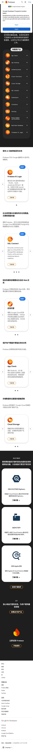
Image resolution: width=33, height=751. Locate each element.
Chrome (3, 728)
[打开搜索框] (22, 2)
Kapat (16, 25)
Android (3, 725)
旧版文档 (3, 714)
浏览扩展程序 (16, 587)
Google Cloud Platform (7, 733)
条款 (2, 743)
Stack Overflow (5, 703)
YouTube (3, 693)
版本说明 (3, 709)
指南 (2, 666)
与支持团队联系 (5, 700)
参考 (2, 669)
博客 (2, 685)
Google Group (5, 706)
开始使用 (16, 646)
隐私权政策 (8, 743)
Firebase (3, 730)
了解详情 (11, 197)
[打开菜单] (2, 2)
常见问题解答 (4, 711)
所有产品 (3, 736)
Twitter (3, 690)
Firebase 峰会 (4, 687)
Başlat (16, 29)
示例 (2, 672)
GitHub (3, 677)
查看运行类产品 (16, 612)
